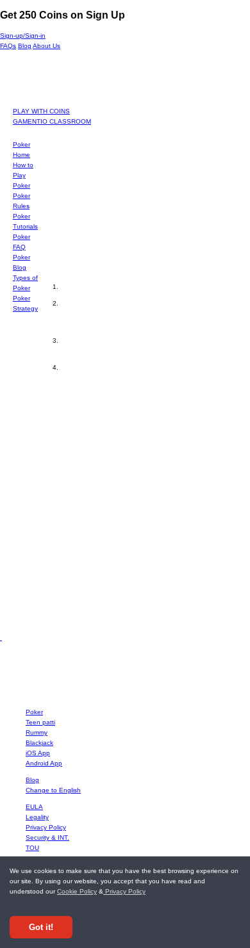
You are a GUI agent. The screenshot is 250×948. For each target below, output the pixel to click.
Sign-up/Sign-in (23, 35)
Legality (37, 817)
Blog (24, 45)
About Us (46, 45)
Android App (44, 763)
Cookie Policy (77, 891)
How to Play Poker (23, 175)
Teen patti (40, 722)
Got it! (41, 927)
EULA (34, 806)
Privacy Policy (124, 891)
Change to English (53, 790)
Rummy (36, 732)
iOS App (38, 752)
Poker (34, 711)
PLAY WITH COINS (41, 111)
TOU (32, 847)
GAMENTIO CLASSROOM (52, 121)
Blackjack (39, 742)
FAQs (8, 45)
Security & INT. (47, 837)
